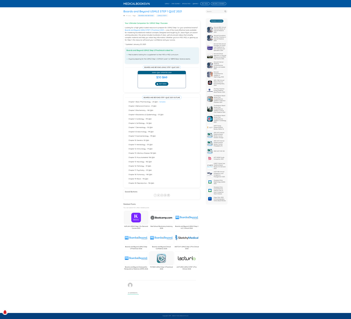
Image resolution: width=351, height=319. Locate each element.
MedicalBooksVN (132, 3)
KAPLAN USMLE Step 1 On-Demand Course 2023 (136, 227)
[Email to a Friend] (161, 195)
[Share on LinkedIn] (168, 195)
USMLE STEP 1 (162, 15)
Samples (162, 102)
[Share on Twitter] (158, 195)
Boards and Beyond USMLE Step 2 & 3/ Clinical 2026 (186, 227)
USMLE (167, 3)
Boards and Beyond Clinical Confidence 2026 (161, 247)
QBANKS (195, 3)
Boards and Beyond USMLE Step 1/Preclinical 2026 (136, 247)
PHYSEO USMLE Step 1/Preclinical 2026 (161, 268)
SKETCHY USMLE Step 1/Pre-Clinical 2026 (187, 247)
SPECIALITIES (186, 3)
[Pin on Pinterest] (165, 195)
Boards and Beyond (145, 15)
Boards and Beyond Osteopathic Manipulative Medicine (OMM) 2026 (136, 268)
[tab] (216, 21)
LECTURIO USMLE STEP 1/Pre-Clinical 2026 (187, 268)
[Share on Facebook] (155, 195)
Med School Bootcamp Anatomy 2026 (161, 227)
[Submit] (225, 11)
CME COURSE (175, 3)
